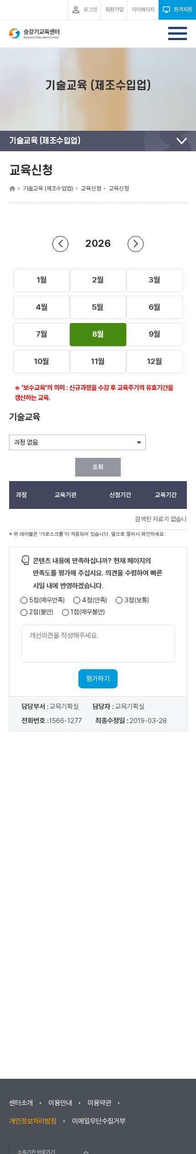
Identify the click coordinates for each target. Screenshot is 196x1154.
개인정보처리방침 (33, 1121)
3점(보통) (136, 600)
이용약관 (99, 1103)
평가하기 (98, 679)
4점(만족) (94, 600)
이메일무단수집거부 (98, 1121)
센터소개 (21, 1103)
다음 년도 (136, 244)
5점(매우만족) (47, 600)
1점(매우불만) (88, 612)
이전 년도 (60, 244)
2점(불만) (41, 612)
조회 (98, 467)
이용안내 (60, 1103)
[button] (41, 280)
